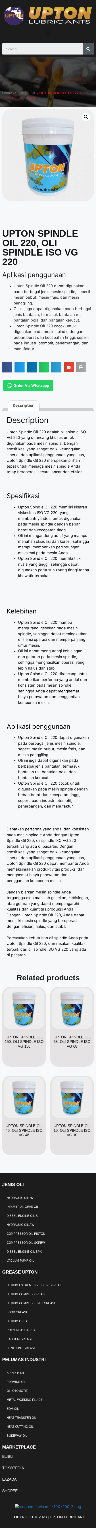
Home (7, 93)
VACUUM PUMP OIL (20, 1260)
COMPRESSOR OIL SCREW (26, 1242)
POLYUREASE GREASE (23, 1330)
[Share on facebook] (7, 367)
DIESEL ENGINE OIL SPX (24, 1251)
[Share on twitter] (20, 367)
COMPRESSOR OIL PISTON (26, 1233)
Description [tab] (24, 405)
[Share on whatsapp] (44, 367)
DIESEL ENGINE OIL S (22, 1215)
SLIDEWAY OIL (17, 1435)
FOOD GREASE (17, 1312)
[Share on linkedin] (32, 367)
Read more (24, 1060)
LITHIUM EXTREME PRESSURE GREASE (35, 1285)
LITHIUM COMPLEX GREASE (27, 1294)
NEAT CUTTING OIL (20, 1426)
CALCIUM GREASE (20, 1339)
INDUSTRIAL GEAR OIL (23, 1206)
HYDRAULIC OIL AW (20, 1224)
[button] (48, 33)
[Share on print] (81, 367)
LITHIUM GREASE (19, 1321)
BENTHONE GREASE (21, 1348)
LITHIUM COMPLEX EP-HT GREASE (31, 1303)
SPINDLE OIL (25, 93)
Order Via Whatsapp (31, 385)
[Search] (88, 49)
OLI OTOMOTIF (17, 1390)
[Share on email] (69, 367)
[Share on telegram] (56, 367)
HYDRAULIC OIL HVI (21, 1198)
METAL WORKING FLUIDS (24, 1399)
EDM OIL (13, 1408)
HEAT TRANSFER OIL (21, 1417)
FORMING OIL (16, 1382)
